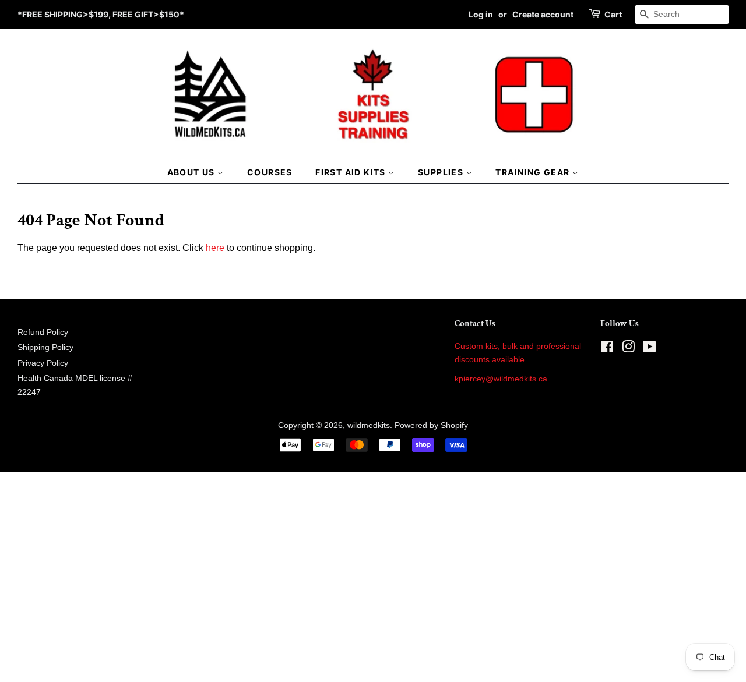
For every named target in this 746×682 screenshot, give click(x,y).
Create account (542, 14)
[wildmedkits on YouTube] (649, 349)
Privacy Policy (42, 363)
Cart (613, 14)
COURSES (270, 172)
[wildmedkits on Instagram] (628, 349)
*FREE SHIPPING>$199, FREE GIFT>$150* (100, 14)
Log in (481, 14)
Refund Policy (42, 332)
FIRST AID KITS (351, 172)
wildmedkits (368, 425)
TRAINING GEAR (533, 172)
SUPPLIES (442, 172)
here (215, 248)
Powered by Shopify (431, 425)
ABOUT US (192, 172)
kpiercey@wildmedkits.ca (501, 378)
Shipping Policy (45, 347)
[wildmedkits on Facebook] (607, 349)
